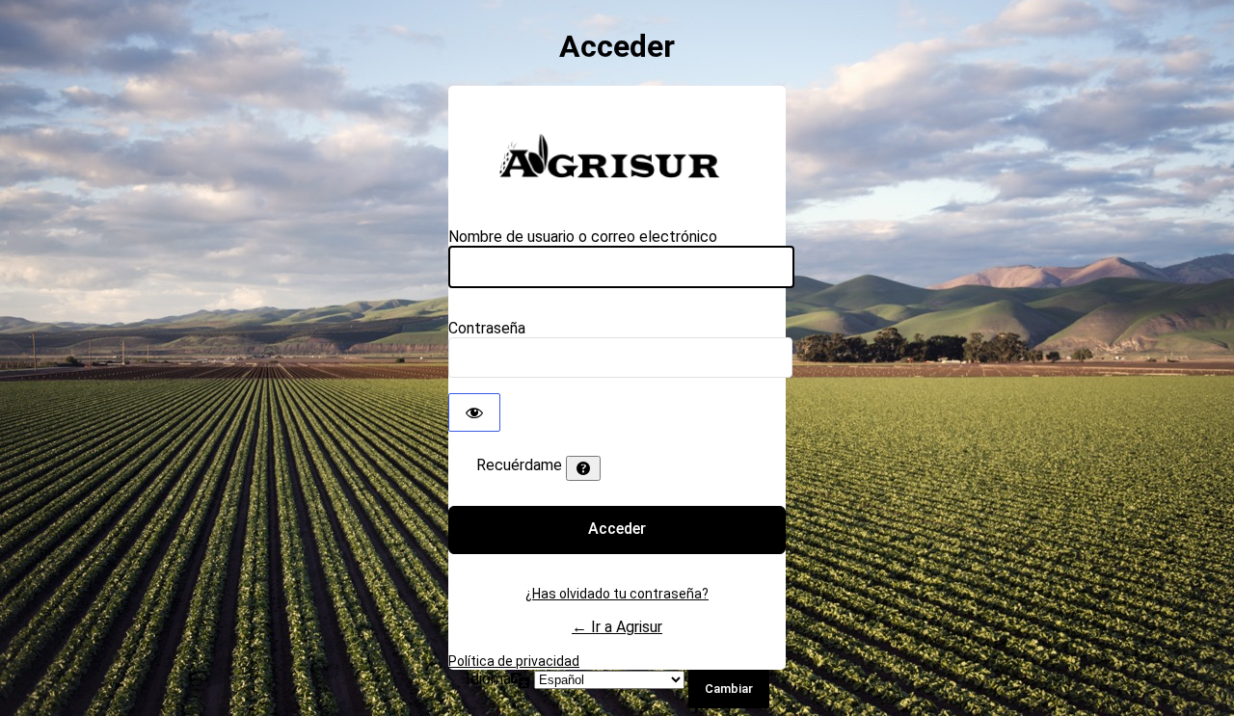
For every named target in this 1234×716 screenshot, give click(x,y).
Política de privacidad (513, 661)
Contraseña (486, 328)
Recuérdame (519, 465)
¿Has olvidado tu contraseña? (617, 593)
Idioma (488, 679)
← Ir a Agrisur (617, 627)
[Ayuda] (583, 468)
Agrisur (617, 154)
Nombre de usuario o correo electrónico (582, 236)
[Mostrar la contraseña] (474, 412)
